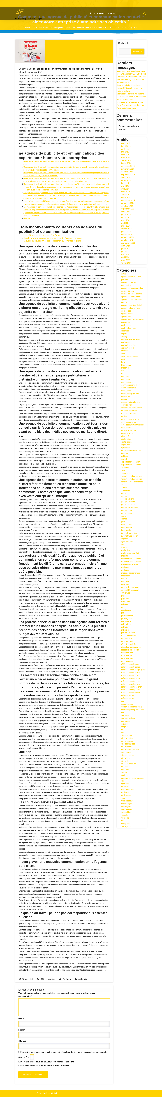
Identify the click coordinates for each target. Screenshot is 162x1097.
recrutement (126, 638)
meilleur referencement (131, 561)
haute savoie (126, 524)
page (123, 596)
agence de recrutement (131, 297)
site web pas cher (128, 767)
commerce (125, 379)
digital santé (126, 442)
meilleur (124, 556)
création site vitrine (129, 410)
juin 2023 (125, 251)
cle (122, 371)
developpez (126, 428)
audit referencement (130, 356)
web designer (126, 804)
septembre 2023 (128, 243)
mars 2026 (125, 157)
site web (125, 761)
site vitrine (125, 758)
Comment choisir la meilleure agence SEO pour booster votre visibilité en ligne (130, 88)
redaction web (127, 658)
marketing (125, 550)
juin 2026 (125, 149)
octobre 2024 (127, 206)
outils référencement (130, 590)
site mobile (126, 752)
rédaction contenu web (131, 647)
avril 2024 (125, 223)
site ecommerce (128, 744)
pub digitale (126, 624)
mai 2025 (125, 186)
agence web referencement (133, 319)
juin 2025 (125, 183)
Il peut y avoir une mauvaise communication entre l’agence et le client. (52, 238)
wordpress (125, 823)
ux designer (126, 795)
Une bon (26, 218)
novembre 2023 (127, 237)
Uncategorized (127, 789)
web (123, 798)
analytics (125, 331)
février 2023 (126, 263)
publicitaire (37, 27)
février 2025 (126, 194)
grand (123, 516)
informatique (126, 527)
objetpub (125, 584)
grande (124, 519)
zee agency (126, 826)
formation (125, 473)
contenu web (126, 405)
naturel (124, 579)
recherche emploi (128, 635)
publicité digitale (128, 633)
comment (125, 376)
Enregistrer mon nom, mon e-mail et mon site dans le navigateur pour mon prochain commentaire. (64, 1052)
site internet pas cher (130, 749)
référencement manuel (130, 678)
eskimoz (124, 456)
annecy (124, 336)
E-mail (21, 1030)
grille (123, 522)
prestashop (126, 610)
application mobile (129, 345)
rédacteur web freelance (131, 644)
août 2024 (125, 212)
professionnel (127, 616)
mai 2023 (125, 254)
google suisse (127, 513)
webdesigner (126, 809)
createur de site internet (131, 408)
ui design (125, 786)
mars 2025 (125, 192)
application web (127, 348)
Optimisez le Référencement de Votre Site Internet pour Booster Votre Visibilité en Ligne (130, 105)
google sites (126, 510)
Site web (22, 1041)
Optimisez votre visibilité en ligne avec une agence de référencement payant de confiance (131, 97)
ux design (125, 792)
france (124, 487)
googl (123, 493)
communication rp (128, 388)
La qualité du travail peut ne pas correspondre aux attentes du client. (52, 241)
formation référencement (132, 482)
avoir (123, 359)
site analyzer (126, 735)
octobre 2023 (127, 240)
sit (122, 729)
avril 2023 (125, 257)
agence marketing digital (131, 305)
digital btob (126, 439)
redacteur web (127, 641)
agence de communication (132, 288)
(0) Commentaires (47, 979)
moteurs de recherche (130, 573)
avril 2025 (125, 189)
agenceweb (126, 322)
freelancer (125, 490)
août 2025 (125, 177)
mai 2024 (125, 220)
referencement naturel (130, 684)
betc (123, 362)
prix (122, 613)
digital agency (127, 433)
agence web (126, 316)
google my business (129, 507)
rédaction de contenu (130, 650)
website (124, 815)
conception (126, 391)
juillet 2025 (126, 180)
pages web (125, 601)
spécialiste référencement (132, 778)
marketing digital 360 (130, 553)
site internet (126, 747)
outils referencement (130, 587)
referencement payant (130, 690)
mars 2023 (125, 260)
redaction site (127, 655)
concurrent (125, 396)
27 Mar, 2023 (27, 979)
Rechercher (124, 43)
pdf (122, 607)
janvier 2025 (126, 197)
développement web (130, 419)
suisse (124, 781)
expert (124, 459)
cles (123, 373)
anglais (124, 334)
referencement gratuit (130, 673)
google (124, 496)
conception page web (130, 393)
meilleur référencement (131, 559)
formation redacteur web (131, 479)
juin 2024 (125, 217)
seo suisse (125, 721)
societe (124, 775)
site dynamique (127, 738)
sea (122, 701)
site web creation (128, 764)
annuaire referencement (131, 339)
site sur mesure (127, 755)
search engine (127, 704)
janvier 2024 (126, 231)
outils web (125, 593)
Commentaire (25, 996)
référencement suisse (130, 692)
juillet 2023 (126, 249)
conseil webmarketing (130, 402)
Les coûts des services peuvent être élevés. (42, 235)
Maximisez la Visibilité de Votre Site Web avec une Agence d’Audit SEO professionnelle (131, 80)
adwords (124, 274)
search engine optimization (132, 710)
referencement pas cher (131, 687)
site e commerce (128, 741)
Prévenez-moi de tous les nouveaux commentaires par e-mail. (47, 1062)
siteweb (124, 772)
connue (124, 399)
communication (127, 382)
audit (123, 353)
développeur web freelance (132, 425)
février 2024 (126, 229)
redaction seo (127, 653)
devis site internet (129, 430)
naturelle (125, 581)
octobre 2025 (127, 172)
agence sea (126, 311)
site (123, 732)
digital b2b (125, 436)
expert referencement (130, 462)
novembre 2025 (127, 169)
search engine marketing (131, 707)
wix (122, 821)
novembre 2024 (127, 203)
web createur (126, 801)
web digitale (126, 806)
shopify (124, 727)
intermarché (126, 530)
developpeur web (128, 422)
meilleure (125, 567)
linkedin (124, 547)
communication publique (131, 385)
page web (125, 598)
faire (123, 470)
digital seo (125, 445)
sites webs (125, 769)
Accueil (26, 27)
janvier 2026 (126, 163)
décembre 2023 (128, 234)
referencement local (130, 675)
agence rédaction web (130, 308)
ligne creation (127, 541)
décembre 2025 (128, 166)
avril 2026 (125, 155)
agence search (127, 314)
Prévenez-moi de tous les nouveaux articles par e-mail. (44, 1065)
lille (122, 544)
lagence (124, 539)
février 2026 (126, 160)
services (124, 724)
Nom (21, 1019)
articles (124, 351)
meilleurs (125, 570)
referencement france (130, 667)
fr (122, 485)
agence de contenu (129, 291)
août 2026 (125, 143)
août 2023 (125, 246)
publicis (124, 627)
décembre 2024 (128, 200)
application (125, 342)
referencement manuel (130, 681)
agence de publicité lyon (131, 294)
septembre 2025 (128, 175)
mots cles (125, 576)
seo (122, 712)
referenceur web (128, 698)
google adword (127, 499)
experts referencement (131, 465)
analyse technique (128, 328)
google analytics (128, 504)
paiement (125, 604)
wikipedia (125, 818)
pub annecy (126, 621)
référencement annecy (130, 664)
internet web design (129, 536)
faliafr (68, 979)
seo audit (125, 715)
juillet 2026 (126, 146)
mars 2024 (125, 226)
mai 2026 (125, 152)
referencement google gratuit (133, 670)
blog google (126, 365)
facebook (125, 467)
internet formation (129, 533)
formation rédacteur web (131, 476)
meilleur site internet (130, 564)
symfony (125, 784)
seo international (128, 718)
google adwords (128, 502)
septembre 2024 (128, 209)
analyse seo (126, 325)
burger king (125, 368)
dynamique (125, 447)
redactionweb (127, 661)
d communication (128, 413)
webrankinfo (126, 812)
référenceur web (128, 695)
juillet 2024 (126, 214)
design (124, 416)
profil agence (126, 618)
